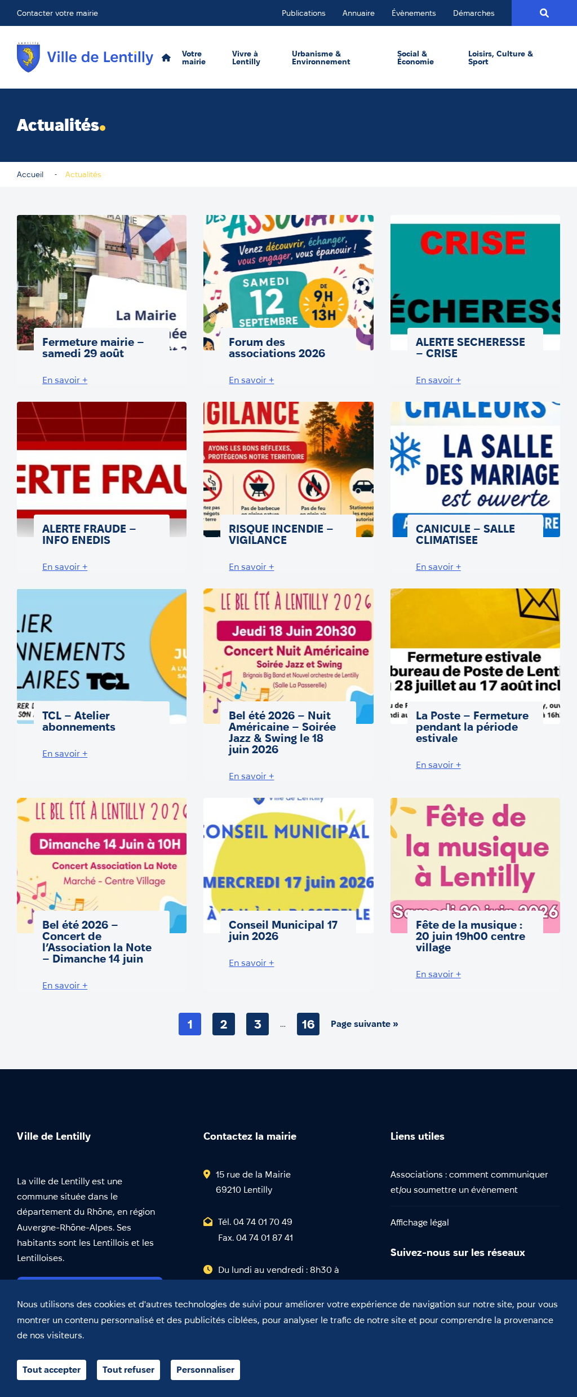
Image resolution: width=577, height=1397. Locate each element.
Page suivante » (364, 1024)
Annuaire (359, 13)
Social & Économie (415, 57)
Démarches (474, 13)
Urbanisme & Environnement (321, 57)
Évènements (414, 13)
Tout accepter (52, 1369)
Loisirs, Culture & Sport (501, 57)
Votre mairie (194, 57)
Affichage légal (419, 1222)
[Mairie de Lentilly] (85, 57)
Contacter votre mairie (57, 13)
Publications (304, 13)
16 (308, 1024)
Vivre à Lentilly (246, 57)
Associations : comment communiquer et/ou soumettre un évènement (469, 1182)
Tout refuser (128, 1369)
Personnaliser (205, 1369)
